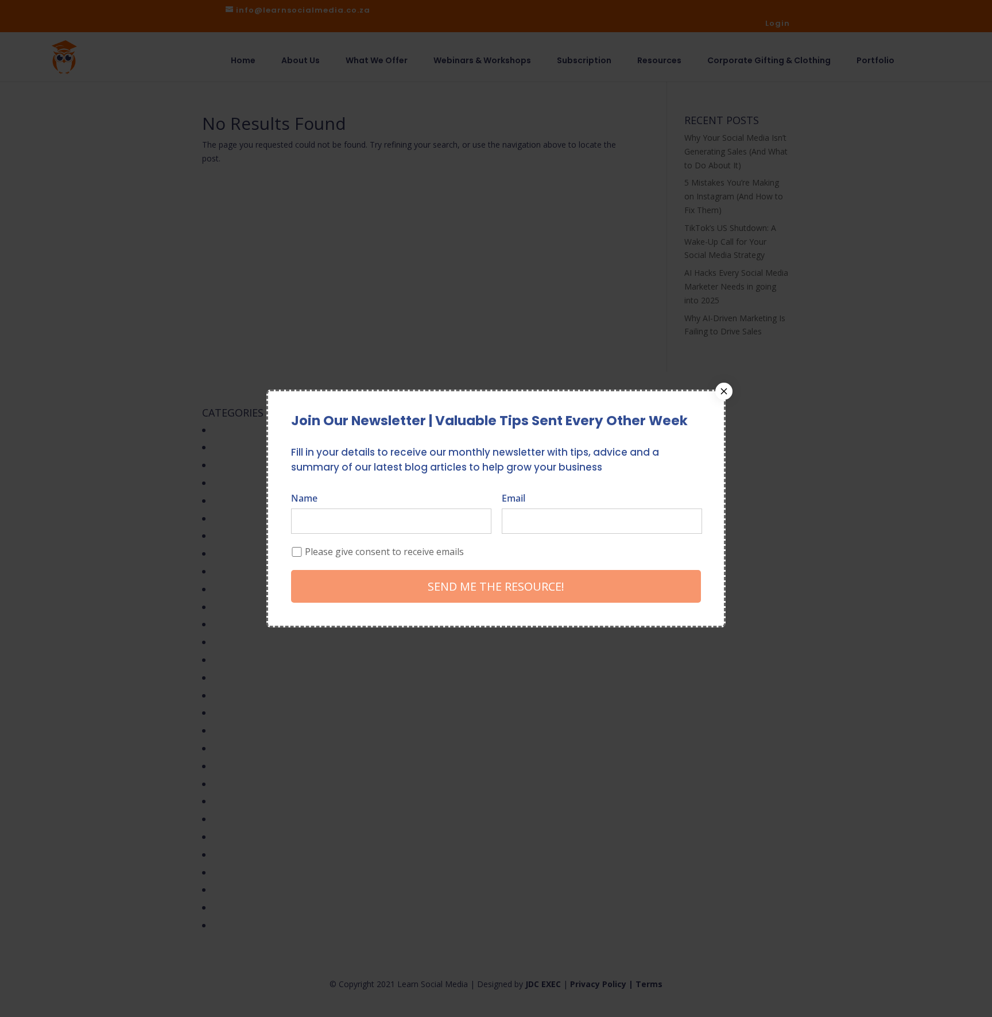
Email (513, 498)
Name (304, 498)
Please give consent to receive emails (384, 551)
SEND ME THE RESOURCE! (496, 586)
